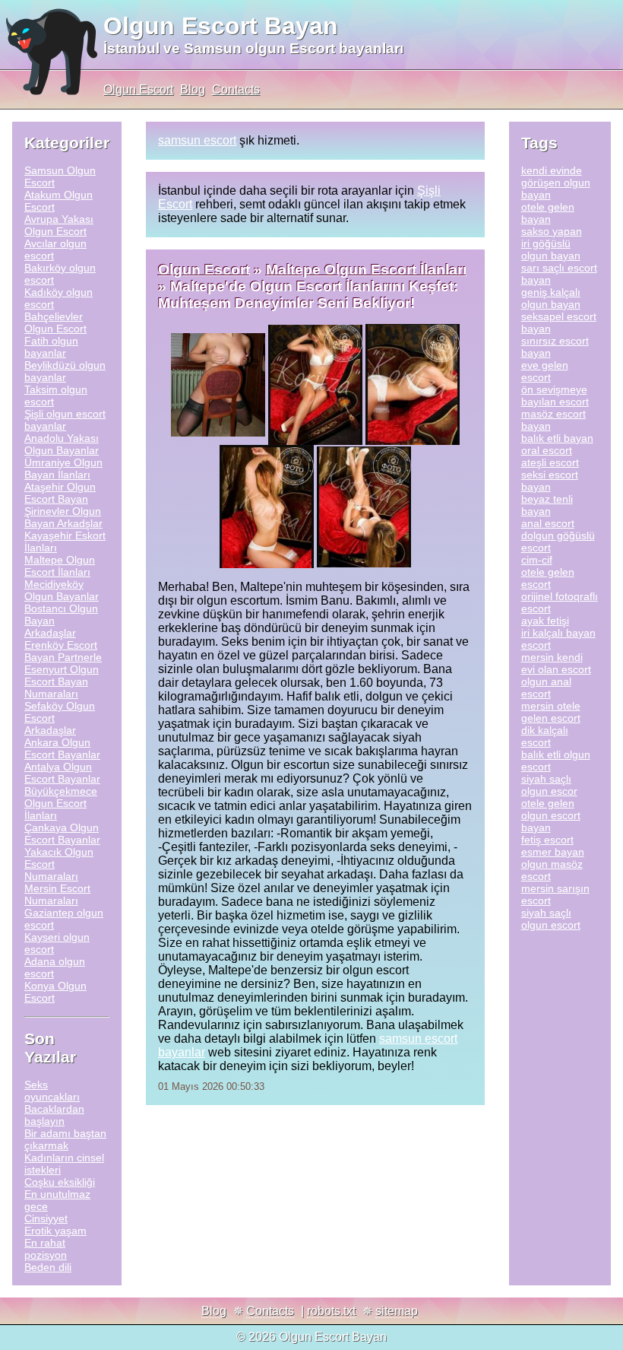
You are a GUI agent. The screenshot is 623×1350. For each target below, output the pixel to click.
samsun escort (197, 140)
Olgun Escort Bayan (220, 26)
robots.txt (331, 1310)
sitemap (396, 1310)
